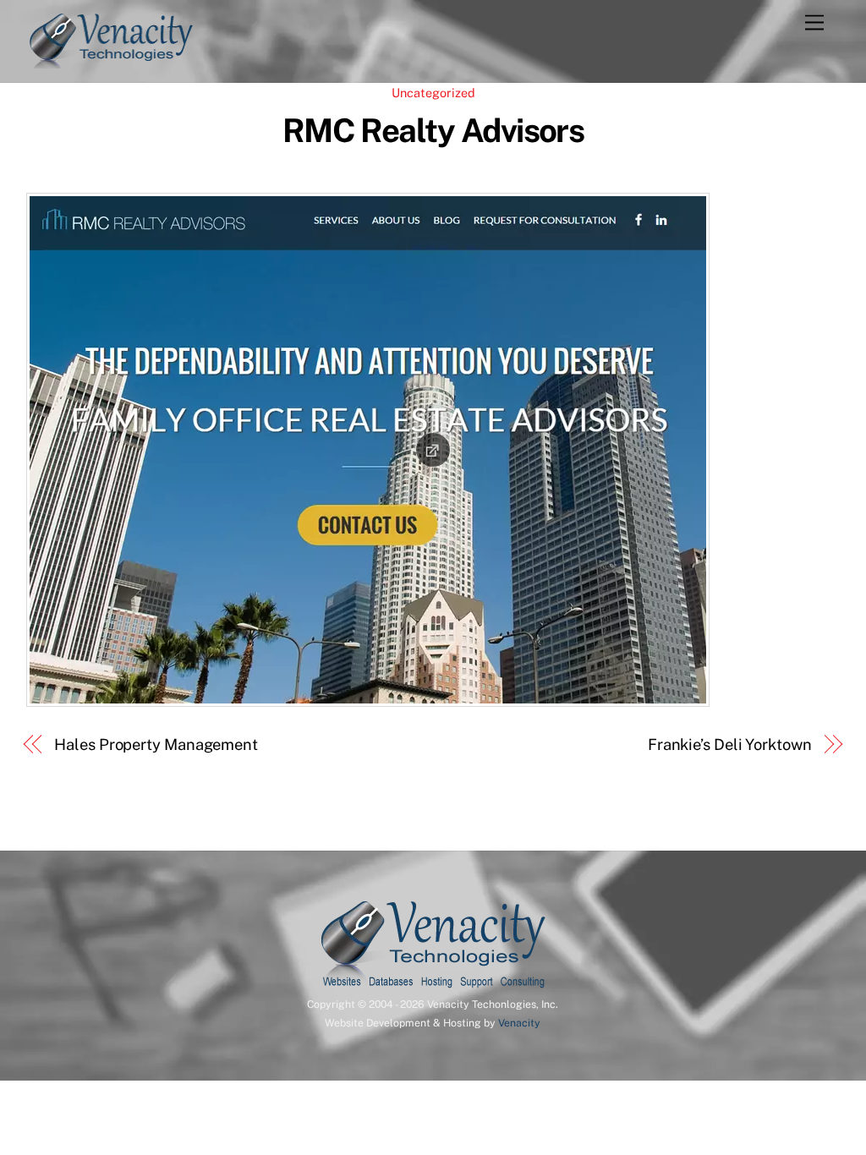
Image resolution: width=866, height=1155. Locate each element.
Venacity (519, 1022)
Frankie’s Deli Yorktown (730, 744)
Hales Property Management (156, 744)
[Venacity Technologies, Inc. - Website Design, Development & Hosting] (110, 61)
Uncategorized (433, 92)
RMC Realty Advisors (433, 131)
